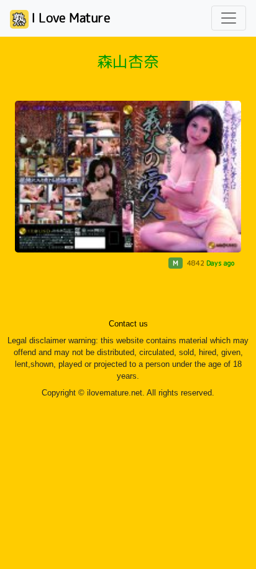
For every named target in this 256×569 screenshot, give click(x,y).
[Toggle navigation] (228, 18)
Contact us (128, 324)
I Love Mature (70, 17)
